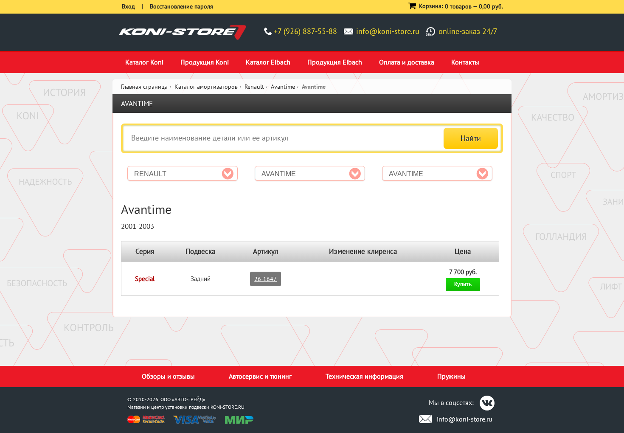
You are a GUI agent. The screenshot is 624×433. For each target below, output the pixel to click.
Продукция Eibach (334, 62)
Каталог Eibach (268, 62)
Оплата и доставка (406, 62)
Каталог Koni (144, 62)
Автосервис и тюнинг (260, 376)
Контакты (465, 62)
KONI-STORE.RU (228, 407)
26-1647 (265, 279)
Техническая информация (364, 376)
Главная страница (144, 86)
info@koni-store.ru (387, 31)
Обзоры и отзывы (168, 376)
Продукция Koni (204, 62)
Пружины (451, 376)
